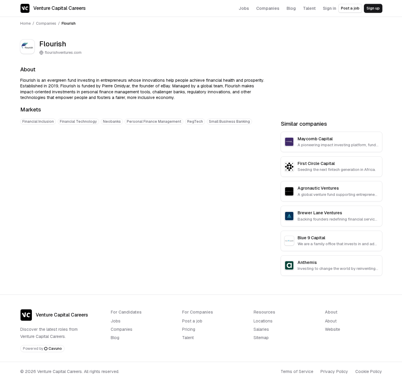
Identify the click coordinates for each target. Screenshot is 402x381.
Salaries (261, 329)
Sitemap (261, 337)
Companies (46, 23)
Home (25, 23)
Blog (115, 337)
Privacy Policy (334, 371)
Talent (188, 337)
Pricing (188, 329)
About (331, 321)
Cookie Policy (368, 371)
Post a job (350, 8)
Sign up (373, 8)
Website (332, 329)
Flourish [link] (69, 23)
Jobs (116, 321)
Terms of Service (297, 371)
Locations (263, 321)
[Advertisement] (143, 147)
